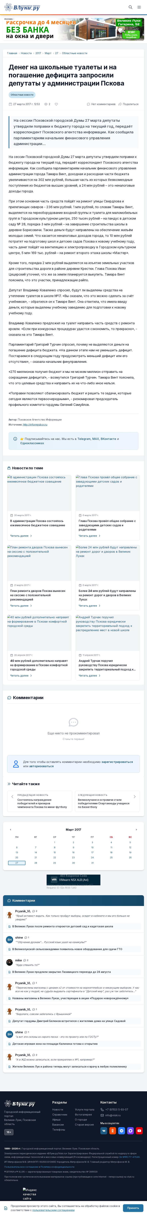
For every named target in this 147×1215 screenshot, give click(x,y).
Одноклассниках (32, 443)
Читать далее (19, 535)
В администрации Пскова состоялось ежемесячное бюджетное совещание (37, 523)
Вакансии (58, 1124)
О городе (81, 1119)
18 (111, 852)
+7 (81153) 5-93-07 (116, 1109)
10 (92, 847)
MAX (95, 439)
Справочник (59, 1114)
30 (73, 863)
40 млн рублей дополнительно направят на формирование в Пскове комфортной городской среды (39, 665)
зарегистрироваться (117, 762)
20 (16, 857)
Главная (12, 53)
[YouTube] (139, 1130)
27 (56, 53)
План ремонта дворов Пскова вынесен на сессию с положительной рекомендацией (37, 595)
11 (111, 847)
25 (111, 857)
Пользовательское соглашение (21, 1167)
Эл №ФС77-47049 (129, 1157)
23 (73, 857)
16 (73, 852)
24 (92, 857)
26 (130, 857)
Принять (133, 1208)
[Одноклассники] (112, 1130)
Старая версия (84, 1124)
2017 (38, 53)
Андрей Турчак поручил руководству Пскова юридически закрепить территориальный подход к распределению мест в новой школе (106, 665)
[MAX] (130, 1130)
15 (55, 852)
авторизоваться (41, 766)
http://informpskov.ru (34, 424)
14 (36, 852)
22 (54, 857)
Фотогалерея (83, 1114)
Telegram (84, 439)
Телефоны (58, 1129)
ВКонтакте (108, 439)
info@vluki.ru (113, 1115)
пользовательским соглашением (53, 1210)
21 (36, 857)
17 (92, 852)
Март (48, 53)
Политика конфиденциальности (57, 1167)
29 (54, 863)
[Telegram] (121, 1130)
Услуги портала (84, 1109)
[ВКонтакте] (103, 1130)
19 (130, 852)
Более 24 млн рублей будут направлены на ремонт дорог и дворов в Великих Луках (107, 595)
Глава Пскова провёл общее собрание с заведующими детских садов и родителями (107, 525)
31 (92, 863)
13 (17, 852)
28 (35, 863)
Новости (26, 53)
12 (130, 847)
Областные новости (74, 53)
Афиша (56, 1119)
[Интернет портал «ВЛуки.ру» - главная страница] (22, 7)
